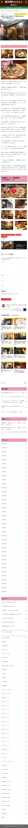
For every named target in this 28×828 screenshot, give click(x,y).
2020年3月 (4, 443)
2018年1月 (4, 531)
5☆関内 (3, 809)
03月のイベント (5, 709)
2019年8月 (4, 455)
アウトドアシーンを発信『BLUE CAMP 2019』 (13, 396)
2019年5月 (4, 467)
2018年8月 (4, 503)
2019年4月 (4, 471)
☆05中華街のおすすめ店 (7, 622)
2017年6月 (4, 559)
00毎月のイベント (5, 697)
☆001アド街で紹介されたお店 (8, 602)
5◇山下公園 (4, 769)
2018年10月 (4, 495)
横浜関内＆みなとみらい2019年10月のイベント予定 (13, 407)
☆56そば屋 (5, 236)
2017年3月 (4, 571)
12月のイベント (5, 745)
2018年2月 (4, 527)
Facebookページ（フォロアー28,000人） (14, 7)
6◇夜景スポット (5, 813)
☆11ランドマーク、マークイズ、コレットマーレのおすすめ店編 (13, 636)
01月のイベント (5, 701)
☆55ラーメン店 (5, 653)
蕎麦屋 (4, 238)
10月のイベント (5, 737)
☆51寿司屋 (4, 645)
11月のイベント (5, 741)
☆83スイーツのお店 (6, 689)
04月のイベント (5, 713)
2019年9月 (4, 451)
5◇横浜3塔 (4, 777)
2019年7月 (4, 459)
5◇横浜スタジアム (6, 781)
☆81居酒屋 (4, 681)
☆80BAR (3, 677)
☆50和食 (19, 234)
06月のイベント (5, 721)
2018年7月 (4, 507)
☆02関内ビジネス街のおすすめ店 (9, 234)
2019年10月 (4, 447)
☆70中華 (3, 673)
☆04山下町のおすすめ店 (7, 618)
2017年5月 (4, 563)
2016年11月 (4, 587)
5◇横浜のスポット (6, 785)
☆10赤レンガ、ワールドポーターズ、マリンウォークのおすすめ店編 (13, 631)
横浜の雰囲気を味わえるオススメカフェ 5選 (12, 392)
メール (3, 280)
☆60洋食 (3, 669)
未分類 (3, 817)
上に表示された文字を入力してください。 (10, 293)
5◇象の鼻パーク (5, 801)
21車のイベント (5, 753)
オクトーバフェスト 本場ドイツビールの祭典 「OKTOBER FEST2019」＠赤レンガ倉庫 (12, 401)
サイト (2, 285)
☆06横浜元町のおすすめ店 (8, 626)
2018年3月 (4, 523)
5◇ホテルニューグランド (7, 761)
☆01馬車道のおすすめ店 (7, 606)
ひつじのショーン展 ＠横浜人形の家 (10, 432)
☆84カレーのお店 (5, 693)
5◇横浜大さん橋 (5, 797)
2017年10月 (4, 543)
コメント (3, 262)
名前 (2, 275)
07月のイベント (5, 725)
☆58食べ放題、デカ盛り (7, 665)
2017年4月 (4, 567)
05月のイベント (5, 717)
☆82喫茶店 (4, 685)
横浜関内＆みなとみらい (14, 3)
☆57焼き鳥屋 (4, 661)
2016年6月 (4, 591)
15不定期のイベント (6, 749)
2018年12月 (4, 487)
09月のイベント (5, 733)
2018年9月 (4, 499)
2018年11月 (4, 491)
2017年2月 (4, 575)
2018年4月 (4, 519)
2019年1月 (4, 483)
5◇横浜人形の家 (5, 793)
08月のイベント (5, 729)
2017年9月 (4, 547)
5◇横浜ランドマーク (6, 789)
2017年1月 (4, 579)
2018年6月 (4, 511)
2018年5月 (4, 515)
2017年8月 (4, 551)
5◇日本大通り (5, 773)
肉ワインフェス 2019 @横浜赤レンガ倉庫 (11, 412)
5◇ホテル (3, 757)
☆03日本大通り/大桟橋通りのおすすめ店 (11, 614)
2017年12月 (4, 535)
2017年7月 (4, 555)
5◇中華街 (3, 765)
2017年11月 (4, 539)
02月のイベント (5, 705)
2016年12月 (4, 583)
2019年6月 (4, 463)
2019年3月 (4, 475)
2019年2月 (4, 479)
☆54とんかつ (4, 649)
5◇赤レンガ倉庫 (5, 805)
